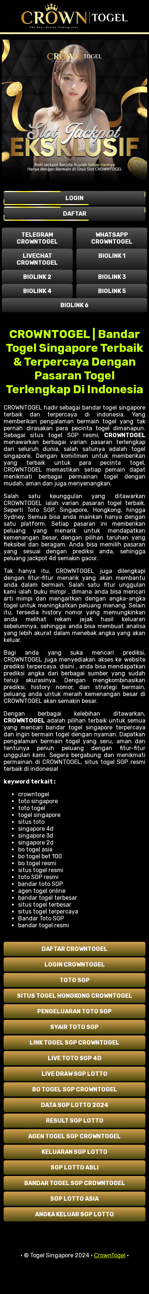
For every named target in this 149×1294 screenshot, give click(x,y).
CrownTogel (109, 1255)
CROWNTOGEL (124, 435)
